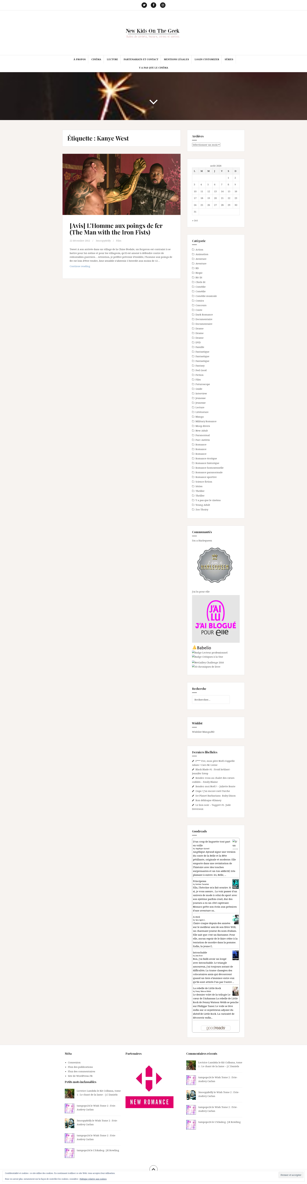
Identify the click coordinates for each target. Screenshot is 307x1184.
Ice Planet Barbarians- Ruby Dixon (216, 795)
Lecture (112, 59)
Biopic (199, 272)
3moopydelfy (103, 240)
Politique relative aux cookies (93, 1179)
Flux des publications (80, 1066)
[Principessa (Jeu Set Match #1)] (235, 883)
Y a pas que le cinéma (153, 67)
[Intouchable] (235, 955)
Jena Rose (199, 955)
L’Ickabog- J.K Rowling (106, 1150)
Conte (199, 309)
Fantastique (202, 351)
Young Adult (203, 504)
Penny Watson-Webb (203, 991)
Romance (201, 444)
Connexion (74, 1062)
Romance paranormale (209, 472)
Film (118, 240)
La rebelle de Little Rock (207, 988)
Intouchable (200, 952)
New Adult (202, 430)
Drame (200, 328)
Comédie (201, 286)
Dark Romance (204, 314)
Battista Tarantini (202, 884)
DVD (198, 342)
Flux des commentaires (81, 1071)
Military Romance (206, 421)
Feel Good (201, 370)
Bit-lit (199, 277)
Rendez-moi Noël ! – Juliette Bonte (215, 786)
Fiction (200, 374)
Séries (229, 59)
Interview (201, 393)
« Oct (195, 220)
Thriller (200, 490)
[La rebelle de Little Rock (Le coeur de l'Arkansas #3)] (235, 990)
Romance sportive (206, 477)
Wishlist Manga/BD (203, 731)
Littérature (202, 412)
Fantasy (200, 365)
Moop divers (203, 425)
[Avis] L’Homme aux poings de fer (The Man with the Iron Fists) (116, 228)
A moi (196, 916)
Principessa (199, 881)
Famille (200, 347)
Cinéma (96, 59)
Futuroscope (203, 384)
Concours (201, 305)
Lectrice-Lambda (86, 1090)
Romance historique (207, 463)
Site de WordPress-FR (80, 1075)
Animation (202, 254)
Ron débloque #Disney (208, 800)
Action (199, 249)
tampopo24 (83, 1105)
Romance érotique (206, 458)
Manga (200, 416)
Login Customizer (207, 59)
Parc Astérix (203, 439)
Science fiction (204, 481)
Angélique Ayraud (202, 848)
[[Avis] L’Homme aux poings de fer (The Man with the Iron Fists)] (121, 186)
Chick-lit (200, 282)
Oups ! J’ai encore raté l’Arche (213, 791)
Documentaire (204, 319)
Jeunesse (201, 398)
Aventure (201, 258)
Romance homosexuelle (210, 467)
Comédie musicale (206, 296)
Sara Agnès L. (200, 920)
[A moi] (235, 919)
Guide (199, 388)
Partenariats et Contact (141, 59)
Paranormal (203, 435)
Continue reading (85, 267)
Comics (200, 300)
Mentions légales (176, 59)
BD (197, 268)
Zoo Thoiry (202, 509)
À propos (80, 59)
